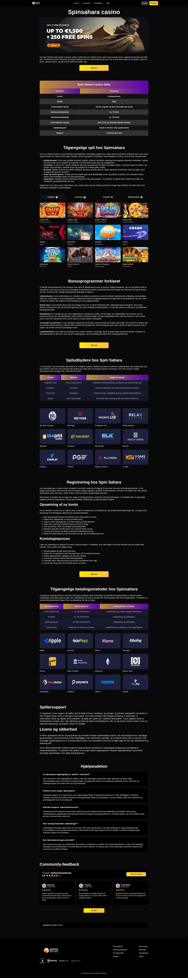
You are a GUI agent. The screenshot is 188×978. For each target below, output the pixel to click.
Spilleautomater (134, 197)
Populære (51, 197)
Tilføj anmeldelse (136, 874)
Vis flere (94, 910)
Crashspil (106, 197)
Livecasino (79, 197)
